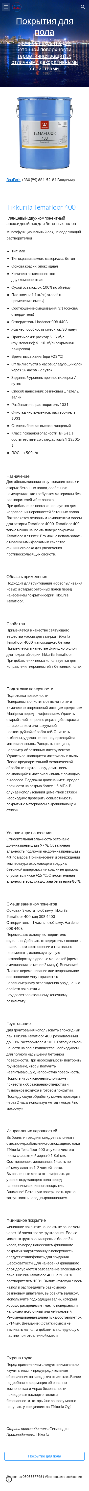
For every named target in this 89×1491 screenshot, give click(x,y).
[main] (44, 43)
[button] (6, 7)
